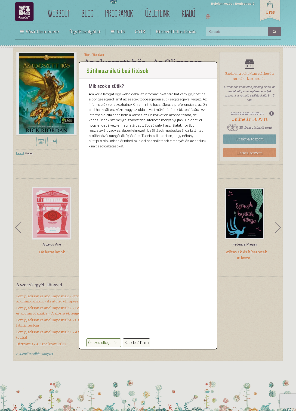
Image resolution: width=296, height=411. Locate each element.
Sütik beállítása (136, 342)
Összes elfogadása (104, 342)
